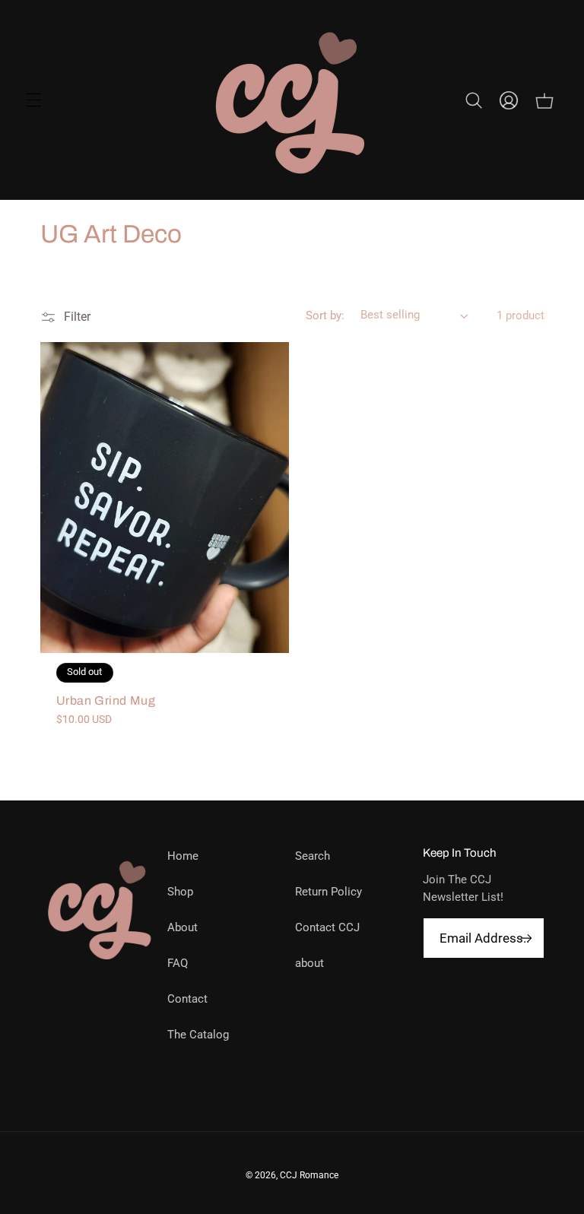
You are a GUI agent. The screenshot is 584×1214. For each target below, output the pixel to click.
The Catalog (198, 1034)
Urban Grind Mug (106, 700)
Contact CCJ (327, 927)
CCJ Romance (309, 1175)
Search (312, 856)
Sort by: (325, 315)
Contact (187, 999)
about (309, 963)
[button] (33, 100)
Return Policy (328, 892)
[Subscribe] (525, 938)
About (182, 927)
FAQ (177, 963)
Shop (180, 892)
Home (182, 856)
